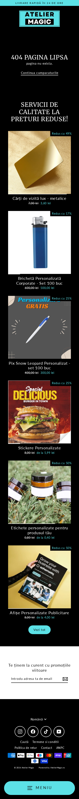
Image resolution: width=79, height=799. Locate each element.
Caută (24, 742)
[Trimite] (64, 679)
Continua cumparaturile (39, 73)
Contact (46, 747)
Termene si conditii (45, 742)
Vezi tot (39, 629)
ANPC (60, 747)
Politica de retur (26, 747)
